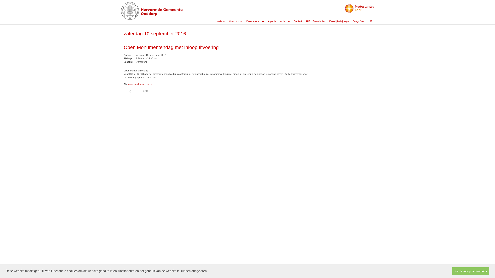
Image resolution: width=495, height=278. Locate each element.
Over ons (234, 21)
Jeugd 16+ (358, 21)
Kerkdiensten (253, 21)
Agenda (272, 21)
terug (145, 91)
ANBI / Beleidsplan (315, 21)
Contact (298, 21)
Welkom (221, 21)
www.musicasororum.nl (140, 84)
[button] (208, 271)
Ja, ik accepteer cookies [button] (471, 271)
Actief (283, 21)
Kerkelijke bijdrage (339, 21)
